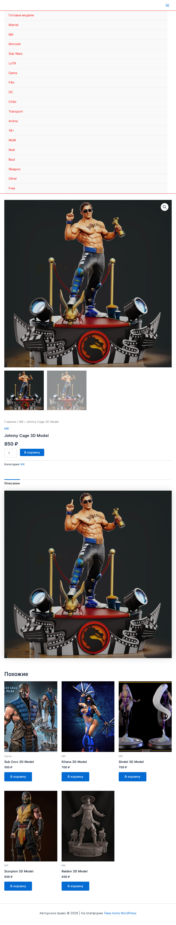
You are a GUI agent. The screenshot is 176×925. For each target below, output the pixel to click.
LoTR (12, 63)
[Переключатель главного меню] (167, 5)
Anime (13, 121)
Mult (12, 150)
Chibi (12, 102)
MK (11, 35)
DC (11, 92)
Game (13, 73)
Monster (15, 44)
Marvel (13, 25)
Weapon (15, 169)
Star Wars (16, 54)
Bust (12, 159)
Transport (16, 111)
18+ (11, 130)
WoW (12, 140)
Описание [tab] (12, 483)
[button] (164, 207)
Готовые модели (21, 15)
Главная (10, 421)
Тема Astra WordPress (120, 913)
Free (12, 188)
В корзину (32, 452)
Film (12, 82)
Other (13, 179)
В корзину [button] (18, 777)
